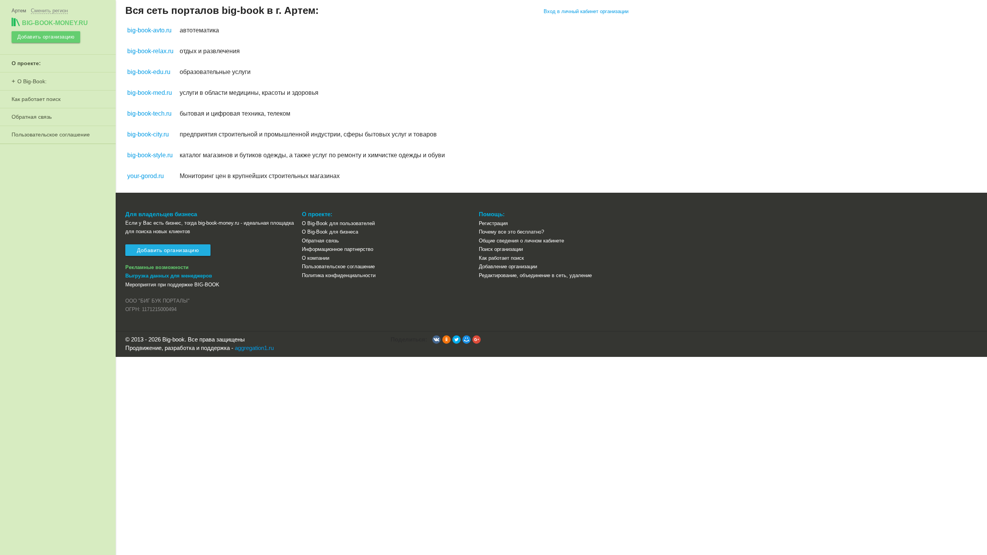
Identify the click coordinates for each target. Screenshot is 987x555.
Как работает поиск (36, 99)
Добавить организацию (45, 37)
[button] (436, 339)
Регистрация (493, 223)
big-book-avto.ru (149, 30)
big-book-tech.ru (149, 113)
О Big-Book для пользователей (338, 223)
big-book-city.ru (148, 134)
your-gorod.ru (145, 176)
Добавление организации (508, 266)
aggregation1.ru (254, 348)
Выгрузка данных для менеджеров (168, 276)
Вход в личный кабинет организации (586, 11)
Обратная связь (32, 117)
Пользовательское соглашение (51, 134)
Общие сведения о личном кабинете (521, 241)
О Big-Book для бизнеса (330, 232)
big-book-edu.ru (148, 72)
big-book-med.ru (149, 92)
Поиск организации (501, 249)
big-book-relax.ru (150, 51)
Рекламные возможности (157, 267)
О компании (315, 258)
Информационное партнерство (337, 249)
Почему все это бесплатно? (511, 232)
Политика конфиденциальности (339, 275)
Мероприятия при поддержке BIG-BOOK (172, 285)
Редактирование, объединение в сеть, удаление (535, 275)
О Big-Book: (32, 81)
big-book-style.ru (150, 155)
